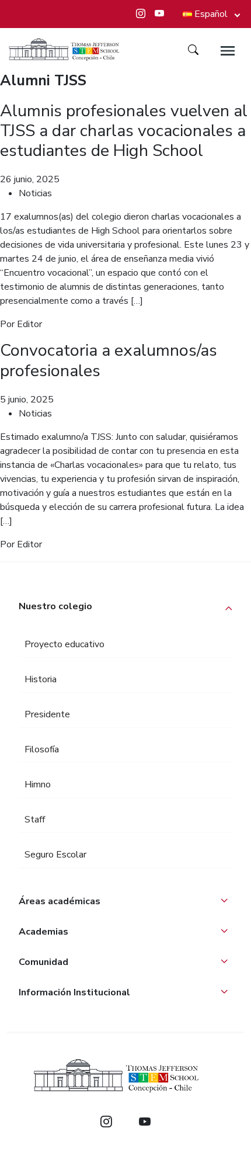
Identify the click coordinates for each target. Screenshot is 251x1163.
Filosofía (42, 749)
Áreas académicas (59, 901)
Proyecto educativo (64, 644)
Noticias (35, 193)
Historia (41, 679)
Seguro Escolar (55, 854)
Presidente (47, 714)
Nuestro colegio (55, 606)
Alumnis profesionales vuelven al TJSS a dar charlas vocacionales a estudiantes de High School (123, 130)
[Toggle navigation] (227, 51)
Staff (35, 819)
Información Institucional (74, 992)
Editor (29, 324)
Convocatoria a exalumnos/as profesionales (108, 360)
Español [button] (211, 14)
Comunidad (43, 962)
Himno (38, 784)
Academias (43, 931)
